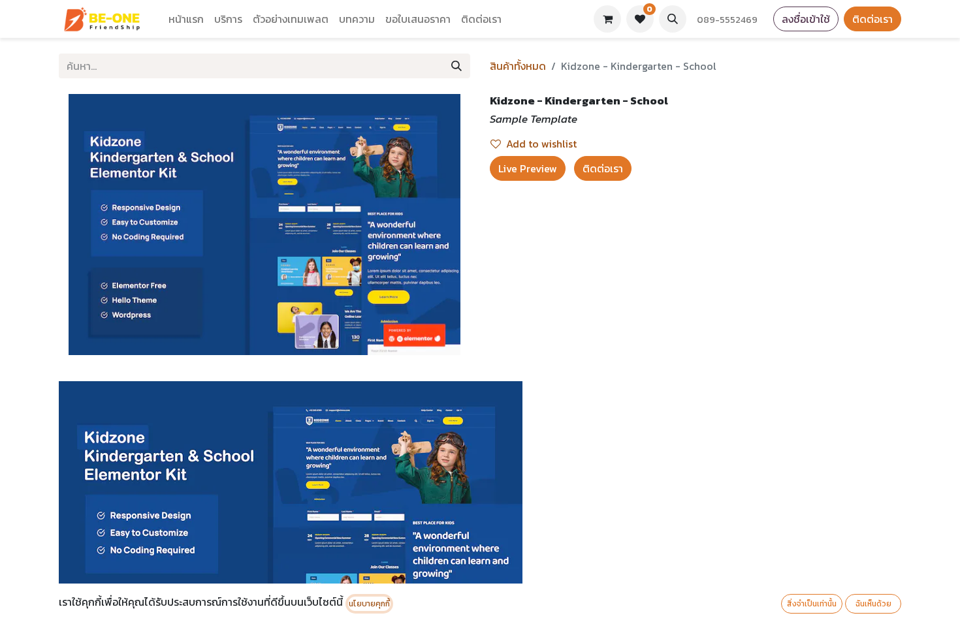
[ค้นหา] (456, 66)
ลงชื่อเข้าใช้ (806, 19)
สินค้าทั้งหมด (518, 66)
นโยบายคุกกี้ (369, 604)
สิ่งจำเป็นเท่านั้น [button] (812, 604)
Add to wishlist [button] (541, 143)
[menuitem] (186, 19)
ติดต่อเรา (872, 19)
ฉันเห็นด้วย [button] (873, 604)
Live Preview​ (527, 168)
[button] (672, 19)
